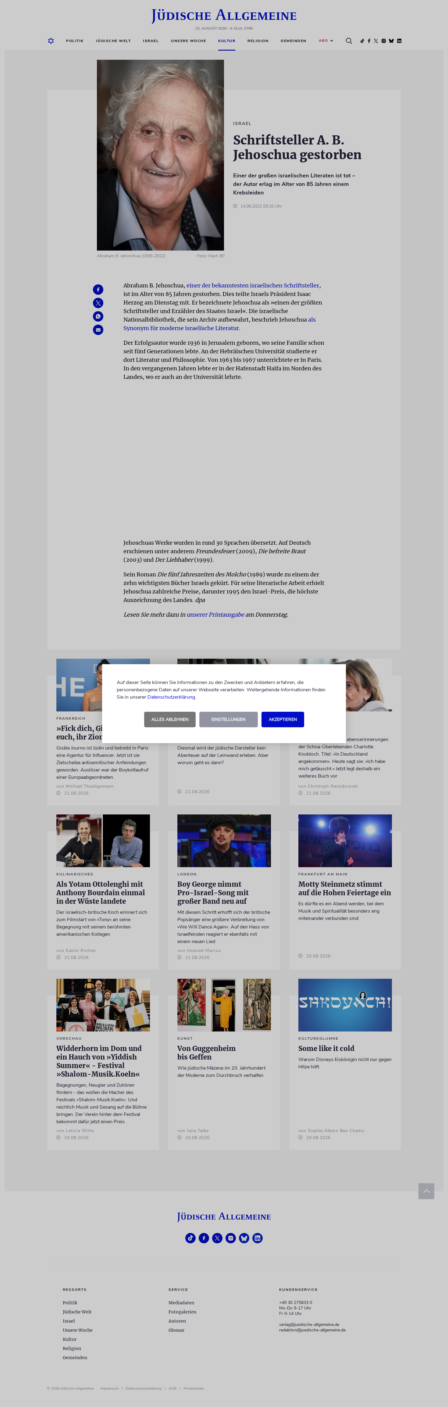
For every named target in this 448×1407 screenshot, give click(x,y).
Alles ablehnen (169, 719)
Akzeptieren (283, 719)
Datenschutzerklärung (171, 697)
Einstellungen (228, 719)
